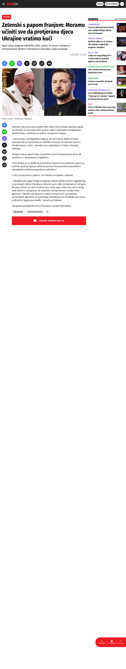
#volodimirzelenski (35, 211)
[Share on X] (27, 63)
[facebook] (4, 63)
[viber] (19, 63)
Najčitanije (111, 643)
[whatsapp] (12, 63)
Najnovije (102, 643)
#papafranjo (18, 211)
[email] (34, 63)
